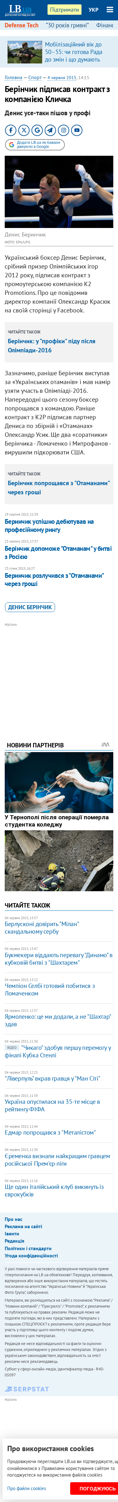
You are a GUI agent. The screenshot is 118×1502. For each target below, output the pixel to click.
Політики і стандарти (28, 1248)
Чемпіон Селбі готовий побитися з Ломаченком (50, 989)
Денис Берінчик (30, 607)
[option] (59, 52)
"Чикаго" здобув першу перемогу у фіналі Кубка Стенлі (57, 1051)
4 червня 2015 (62, 77)
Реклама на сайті (23, 1226)
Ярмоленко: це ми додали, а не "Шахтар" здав (58, 1020)
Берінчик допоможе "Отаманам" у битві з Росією (58, 552)
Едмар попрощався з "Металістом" (50, 1132)
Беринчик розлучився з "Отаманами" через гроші (54, 579)
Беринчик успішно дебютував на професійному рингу (49, 525)
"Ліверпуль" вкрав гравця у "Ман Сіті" (52, 1078)
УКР (93, 9)
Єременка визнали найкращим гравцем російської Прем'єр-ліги (57, 1160)
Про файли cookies (26, 1488)
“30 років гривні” (67, 25)
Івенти (12, 1233)
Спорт (35, 77)
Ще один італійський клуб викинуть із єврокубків (54, 1190)
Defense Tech (21, 25)
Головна (13, 77)
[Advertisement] (59, 673)
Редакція (14, 1241)
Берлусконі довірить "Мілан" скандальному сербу (41, 927)
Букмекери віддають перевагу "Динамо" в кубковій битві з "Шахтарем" (59, 959)
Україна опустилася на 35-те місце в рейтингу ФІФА (52, 1105)
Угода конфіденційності (31, 1255)
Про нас (13, 1219)
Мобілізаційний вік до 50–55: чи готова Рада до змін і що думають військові (73, 56)
